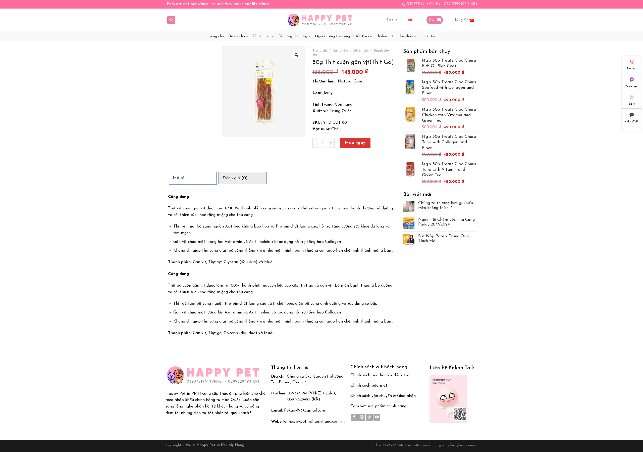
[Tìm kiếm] (171, 20)
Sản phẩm (340, 50)
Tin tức (392, 20)
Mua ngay (355, 143)
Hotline (631, 68)
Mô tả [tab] (179, 178)
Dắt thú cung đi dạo (370, 36)
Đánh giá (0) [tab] (235, 178)
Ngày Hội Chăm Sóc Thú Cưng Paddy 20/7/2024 (446, 222)
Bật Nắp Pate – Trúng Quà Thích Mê (443, 238)
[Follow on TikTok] (369, 417)
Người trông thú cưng (332, 36)
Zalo (632, 104)
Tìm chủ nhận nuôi (406, 36)
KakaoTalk (631, 121)
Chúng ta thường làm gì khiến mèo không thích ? (445, 205)
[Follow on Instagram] (361, 417)
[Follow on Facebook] (354, 417)
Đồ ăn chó (236, 36)
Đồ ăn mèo (262, 36)
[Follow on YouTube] (377, 417)
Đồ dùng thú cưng (293, 36)
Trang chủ (216, 36)
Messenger (631, 86)
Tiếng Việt (462, 20)
